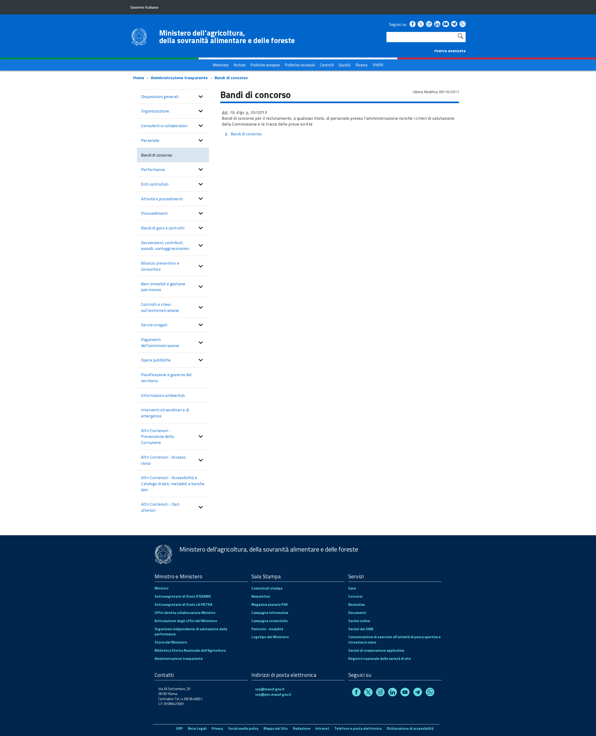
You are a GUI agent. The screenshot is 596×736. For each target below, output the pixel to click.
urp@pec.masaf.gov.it (273, 694)
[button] (200, 96)
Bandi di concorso (231, 78)
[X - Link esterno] (421, 24)
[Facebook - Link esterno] (413, 24)
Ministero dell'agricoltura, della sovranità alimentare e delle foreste (227, 36)
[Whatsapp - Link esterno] (463, 24)
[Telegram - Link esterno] (454, 24)
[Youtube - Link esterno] (445, 24)
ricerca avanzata (450, 51)
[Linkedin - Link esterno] (437, 24)
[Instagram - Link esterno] (429, 24)
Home (138, 78)
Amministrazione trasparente (179, 78)
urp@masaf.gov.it (269, 689)
